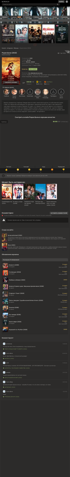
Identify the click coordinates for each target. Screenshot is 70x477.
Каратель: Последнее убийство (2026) (17, 368)
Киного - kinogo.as (7, 48)
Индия (29, 60)
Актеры (55, 17)
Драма (33, 62)
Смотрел (26, 167)
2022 (31, 58)
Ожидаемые (35, 20)
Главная (4, 17)
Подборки (14, 17)
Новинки (27, 17)
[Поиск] (57, 4)
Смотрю (8, 167)
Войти (61, 1)
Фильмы (37, 17)
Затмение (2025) (10, 387)
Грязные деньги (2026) (12, 396)
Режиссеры (64, 17)
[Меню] (66, 1)
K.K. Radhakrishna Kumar (35, 73)
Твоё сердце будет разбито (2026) (16, 349)
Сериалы (46, 17)
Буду (43, 167)
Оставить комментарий (59, 213)
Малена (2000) (9, 358)
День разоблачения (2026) (13, 377)
